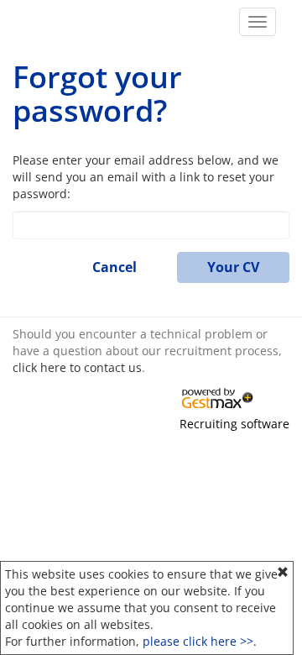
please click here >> (198, 641)
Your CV (233, 267)
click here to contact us (77, 367)
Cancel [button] (114, 267)
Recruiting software (234, 424)
